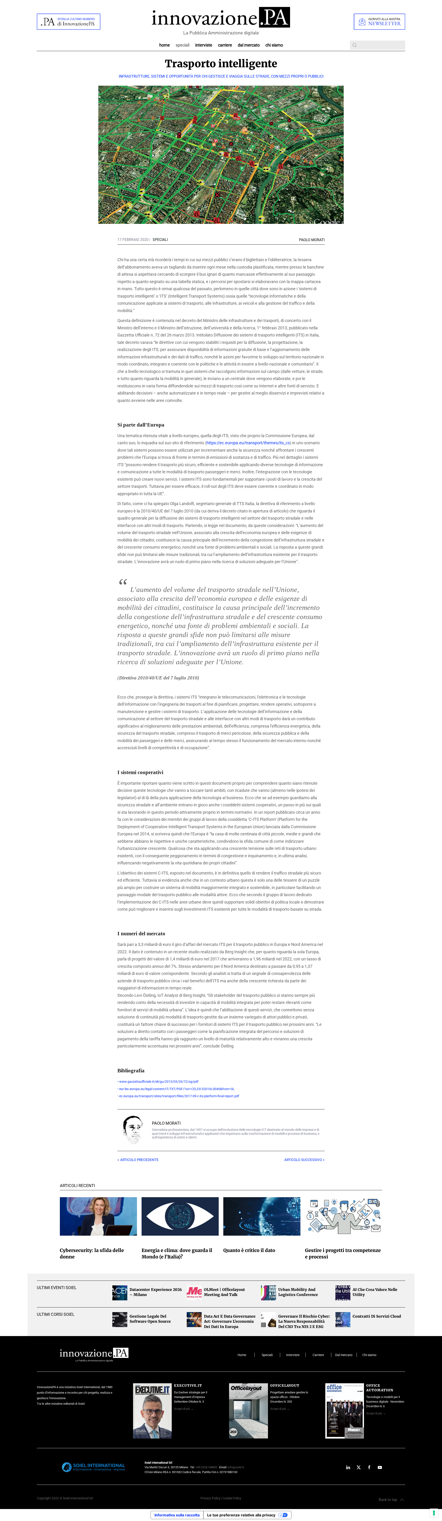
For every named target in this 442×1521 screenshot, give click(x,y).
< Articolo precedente (138, 1160)
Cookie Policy (231, 1498)
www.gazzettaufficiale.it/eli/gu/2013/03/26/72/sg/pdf (158, 1082)
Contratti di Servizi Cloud (377, 1316)
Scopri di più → (184, 1408)
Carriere (225, 45)
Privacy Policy (210, 1498)
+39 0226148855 (206, 1467)
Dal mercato (343, 1355)
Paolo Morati (166, 1123)
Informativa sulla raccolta (177, 1515)
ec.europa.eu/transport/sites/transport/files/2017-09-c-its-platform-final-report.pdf (179, 1096)
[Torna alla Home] (221, 21)
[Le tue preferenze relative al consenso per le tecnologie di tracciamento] (434, 1513)
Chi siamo (274, 45)
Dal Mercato (249, 45)
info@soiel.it (236, 1467)
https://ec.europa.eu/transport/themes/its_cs (248, 442)
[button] (391, 1500)
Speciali (182, 45)
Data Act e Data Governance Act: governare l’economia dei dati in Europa (230, 1321)
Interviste (203, 45)
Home (164, 45)
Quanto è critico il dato (249, 1250)
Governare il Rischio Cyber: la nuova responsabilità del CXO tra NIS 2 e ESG (304, 1321)
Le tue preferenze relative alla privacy (241, 1515)
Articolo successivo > (304, 1160)
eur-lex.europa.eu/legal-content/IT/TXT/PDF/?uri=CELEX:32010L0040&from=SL (177, 1089)
